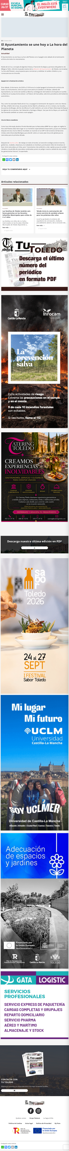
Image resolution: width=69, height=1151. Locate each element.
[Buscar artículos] (67, 14)
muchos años (14, 143)
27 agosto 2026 (8, 230)
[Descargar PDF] (34, 547)
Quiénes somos (21, 1118)
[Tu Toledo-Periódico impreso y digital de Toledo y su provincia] (34, 14)
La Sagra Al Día (48, 1118)
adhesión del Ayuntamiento (42, 69)
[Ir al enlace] (31, 1111)
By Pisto (57, 1123)
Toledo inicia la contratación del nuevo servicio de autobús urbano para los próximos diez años (50, 213)
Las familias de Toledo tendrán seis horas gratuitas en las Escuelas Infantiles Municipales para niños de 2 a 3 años (17, 214)
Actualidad (5, 53)
